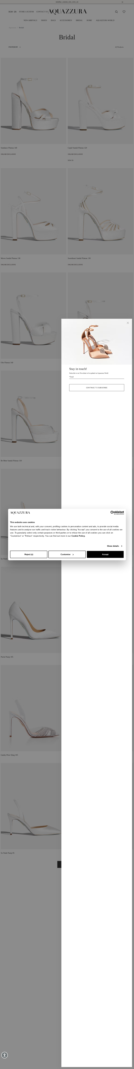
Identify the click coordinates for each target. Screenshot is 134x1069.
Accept (105, 554)
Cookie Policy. (78, 536)
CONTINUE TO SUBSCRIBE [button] (97, 388)
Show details (113, 546)
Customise (65, 554)
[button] (128, 323)
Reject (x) (28, 554)
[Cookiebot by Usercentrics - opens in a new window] (112, 513)
